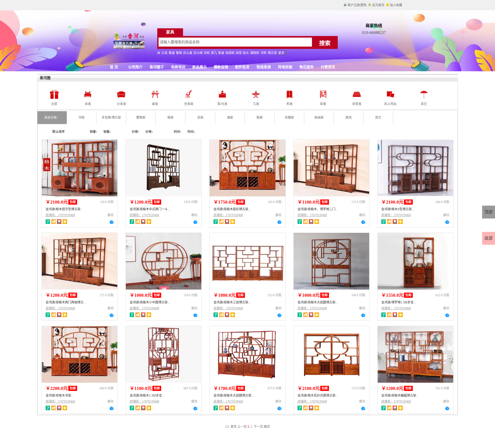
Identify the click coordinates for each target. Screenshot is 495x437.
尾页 (267, 427)
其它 (378, 117)
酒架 (230, 117)
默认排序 (58, 132)
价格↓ (149, 132)
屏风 (348, 117)
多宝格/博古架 (111, 117)
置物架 (140, 117)
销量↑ (93, 132)
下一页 (258, 427)
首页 (233, 427)
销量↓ (107, 132)
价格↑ (135, 132)
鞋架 (260, 117)
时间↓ (191, 132)
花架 (200, 117)
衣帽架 (289, 117)
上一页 (242, 427)
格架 (170, 117)
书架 (81, 117)
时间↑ (178, 132)
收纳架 (319, 117)
